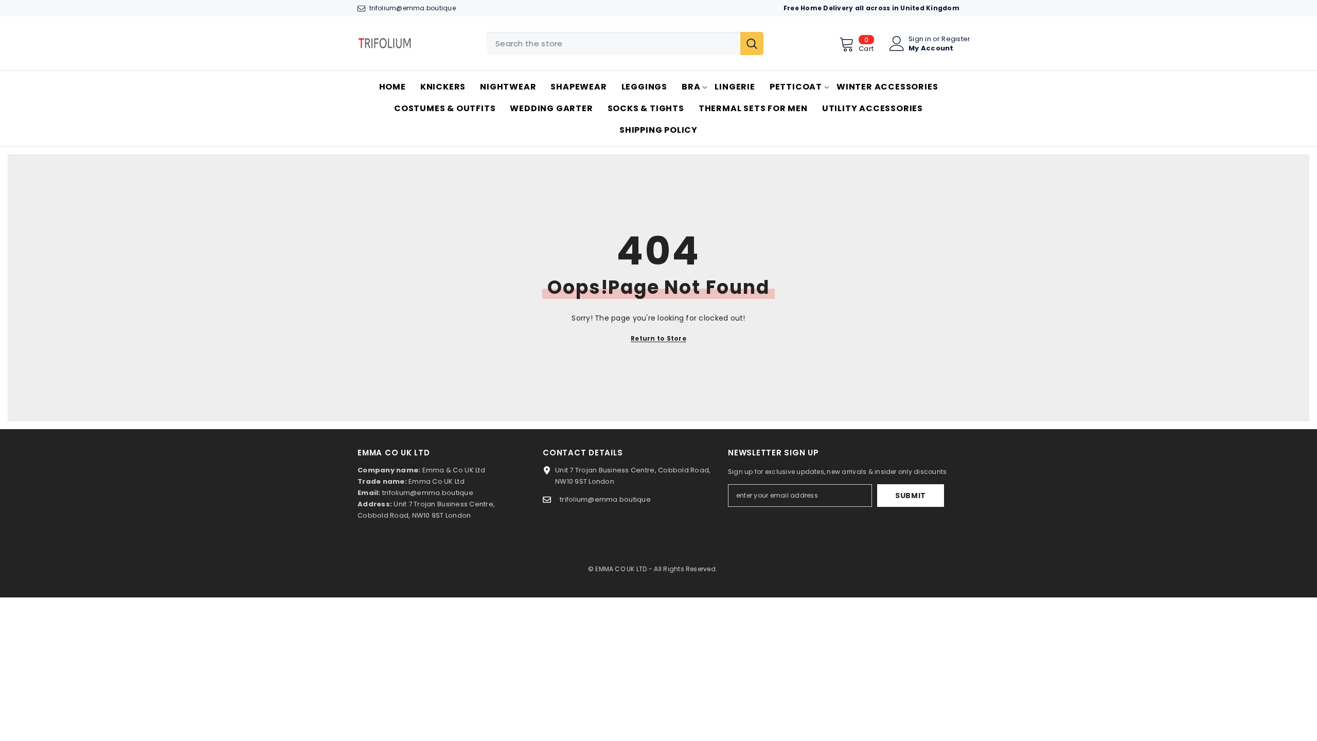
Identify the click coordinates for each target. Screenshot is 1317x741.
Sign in (920, 39)
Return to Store (658, 338)
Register (955, 39)
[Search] (624, 43)
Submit (910, 495)
